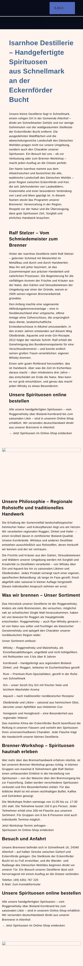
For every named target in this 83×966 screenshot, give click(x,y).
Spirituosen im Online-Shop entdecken (28, 830)
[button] (42, 22)
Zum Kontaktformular (26, 884)
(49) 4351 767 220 (25, 879)
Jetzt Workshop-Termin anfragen (24, 825)
